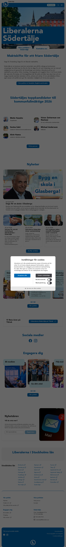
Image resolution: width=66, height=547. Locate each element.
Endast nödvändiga (44, 275)
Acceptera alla (22, 275)
